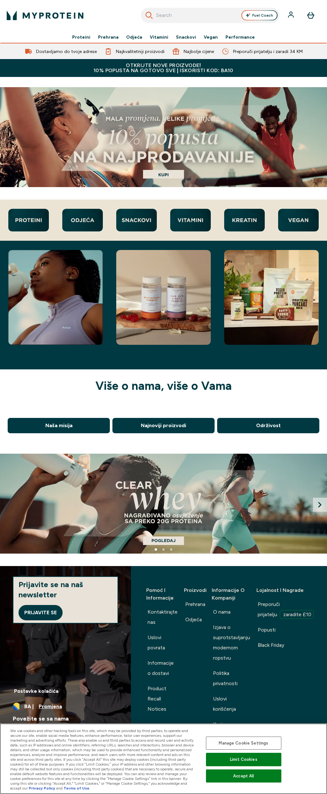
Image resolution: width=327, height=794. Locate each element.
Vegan (211, 37)
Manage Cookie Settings (243, 743)
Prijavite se (40, 612)
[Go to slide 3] (171, 549)
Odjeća (134, 37)
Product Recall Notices (157, 699)
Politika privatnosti (225, 678)
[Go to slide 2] (163, 549)
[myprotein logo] (45, 15)
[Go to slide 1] (156, 549)
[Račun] (291, 15)
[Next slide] (320, 505)
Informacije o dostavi (161, 668)
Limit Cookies (243, 759)
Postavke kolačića (36, 691)
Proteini (81, 37)
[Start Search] (149, 15)
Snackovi (186, 37)
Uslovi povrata (156, 642)
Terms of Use (76, 788)
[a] (163, 137)
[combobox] (210, 15)
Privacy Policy (42, 788)
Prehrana (108, 37)
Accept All (243, 776)
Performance (240, 37)
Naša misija (58, 425)
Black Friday (271, 645)
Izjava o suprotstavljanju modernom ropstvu (231, 642)
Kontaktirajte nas (163, 617)
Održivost (268, 425)
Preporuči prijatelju (284, 609)
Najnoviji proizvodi (163, 425)
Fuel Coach (262, 15)
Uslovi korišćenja (224, 704)
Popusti (267, 629)
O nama (222, 612)
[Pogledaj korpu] (310, 15)
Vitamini (159, 37)
